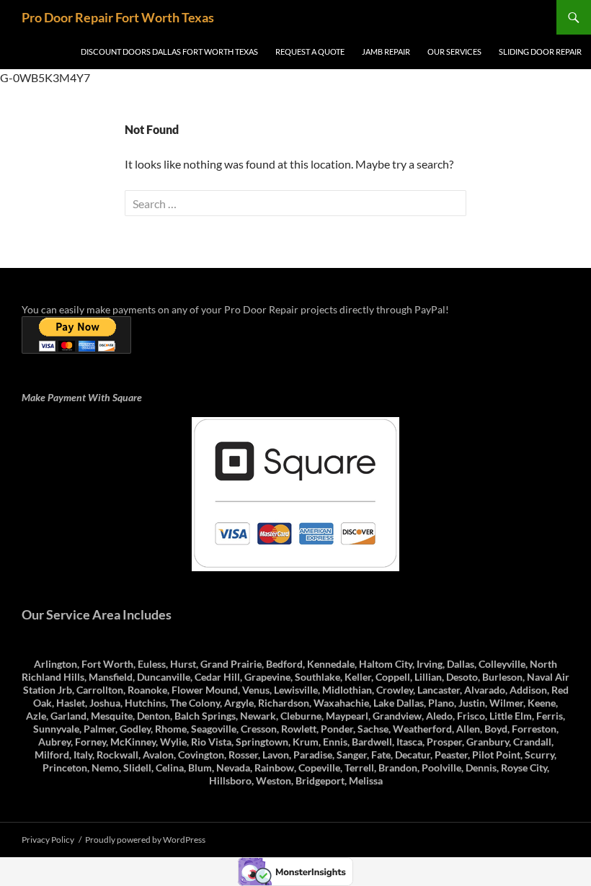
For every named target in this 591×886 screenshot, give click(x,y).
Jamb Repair (386, 51)
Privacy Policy (48, 839)
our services (454, 51)
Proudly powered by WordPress (145, 839)
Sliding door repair (540, 51)
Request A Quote (310, 51)
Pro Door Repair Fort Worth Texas (118, 17)
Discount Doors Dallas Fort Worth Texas (169, 51)
